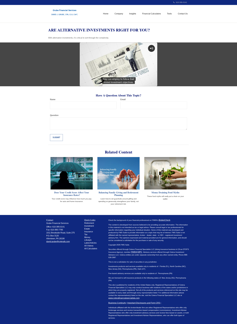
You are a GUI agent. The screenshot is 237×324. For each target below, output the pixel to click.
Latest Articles (90, 243)
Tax (85, 234)
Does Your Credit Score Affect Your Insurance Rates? (71, 194)
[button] (118, 14)
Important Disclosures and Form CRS (143, 303)
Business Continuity (117, 303)
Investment (89, 226)
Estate (87, 229)
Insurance (88, 232)
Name (52, 99)
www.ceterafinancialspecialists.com (123, 298)
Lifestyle (88, 240)
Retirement (89, 223)
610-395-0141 (181, 2)
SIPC (140, 252)
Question (54, 115)
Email (123, 99)
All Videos (88, 246)
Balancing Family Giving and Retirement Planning (118, 194)
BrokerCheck (164, 220)
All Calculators (90, 249)
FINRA (134, 252)
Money (87, 237)
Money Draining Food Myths (165, 192)
